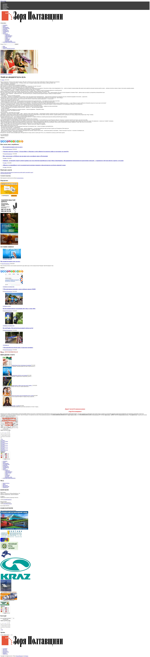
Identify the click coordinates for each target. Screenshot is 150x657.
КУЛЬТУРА (5, 29)
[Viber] (8, 140)
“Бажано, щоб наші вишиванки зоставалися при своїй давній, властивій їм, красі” (16, 172)
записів (5, 485)
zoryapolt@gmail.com (7, 499)
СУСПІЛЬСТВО (6, 28)
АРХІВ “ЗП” (5, 9)
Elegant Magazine (19, 655)
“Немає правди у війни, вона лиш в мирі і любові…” (22, 385)
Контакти (5, 8)
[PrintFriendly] (16, 140)
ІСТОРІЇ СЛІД (6, 30)
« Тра (2, 439)
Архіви (1, 634)
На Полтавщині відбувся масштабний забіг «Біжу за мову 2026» (19, 308)
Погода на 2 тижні (4, 441)
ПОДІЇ (4, 26)
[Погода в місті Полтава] (8, 440)
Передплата (5, 6)
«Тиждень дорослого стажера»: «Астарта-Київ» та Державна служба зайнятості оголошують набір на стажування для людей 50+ (36, 151)
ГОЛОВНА (5, 4)
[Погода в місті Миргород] (8, 446)
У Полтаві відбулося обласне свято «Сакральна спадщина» (18, 347)
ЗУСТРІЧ (7, 40)
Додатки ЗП (5, 33)
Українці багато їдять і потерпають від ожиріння (21, 365)
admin (3, 79)
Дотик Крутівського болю (5, 173)
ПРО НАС (5, 5)
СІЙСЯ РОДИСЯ (8, 35)
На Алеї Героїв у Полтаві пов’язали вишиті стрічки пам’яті (18, 328)
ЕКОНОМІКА (6, 27)
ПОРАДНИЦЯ (8, 36)
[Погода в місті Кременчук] (8, 442)
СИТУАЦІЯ (7, 38)
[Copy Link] (20, 140)
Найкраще (10, 74)
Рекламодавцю (6, 7)
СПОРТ (4, 32)
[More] (22, 140)
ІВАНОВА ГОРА (8, 41)
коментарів (6, 486)
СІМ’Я (6, 37)
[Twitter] (6, 140)
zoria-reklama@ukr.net (7, 503)
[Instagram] (10, 140)
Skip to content (3, 0)
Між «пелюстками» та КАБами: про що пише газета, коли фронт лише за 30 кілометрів (25, 156)
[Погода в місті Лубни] (8, 444)
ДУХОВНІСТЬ (6, 31)
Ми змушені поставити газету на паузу (13, 147)
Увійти (4, 484)
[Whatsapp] (12, 140)
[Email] (18, 140)
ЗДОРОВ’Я (7, 34)
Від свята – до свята (16, 405)
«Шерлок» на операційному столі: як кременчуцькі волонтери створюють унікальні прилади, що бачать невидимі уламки (34, 165)
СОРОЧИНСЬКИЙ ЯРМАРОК (9, 42)
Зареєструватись (6, 483)
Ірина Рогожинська (8, 149)
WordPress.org (5, 487)
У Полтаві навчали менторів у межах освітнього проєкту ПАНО (19, 289)
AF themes (26, 655)
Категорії (2, 618)
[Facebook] (1, 140)
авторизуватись (20, 178)
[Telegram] (4, 140)
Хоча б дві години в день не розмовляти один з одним (22, 395)
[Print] (14, 140)
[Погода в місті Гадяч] (8, 448)
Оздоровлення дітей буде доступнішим (19, 375)
